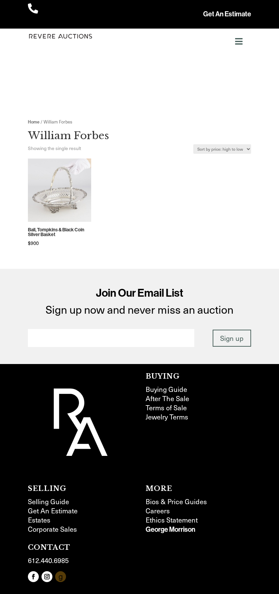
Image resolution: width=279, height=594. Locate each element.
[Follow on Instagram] (47, 576)
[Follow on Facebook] (33, 576)
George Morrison (170, 529)
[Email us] (60, 576)
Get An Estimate (227, 14)
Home (33, 122)
